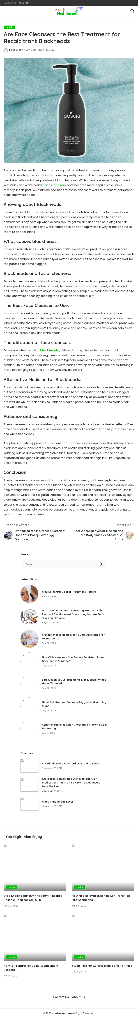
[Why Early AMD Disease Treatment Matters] (29, 594)
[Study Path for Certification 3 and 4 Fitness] (103, 937)
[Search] (132, 11)
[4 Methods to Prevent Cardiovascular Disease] (29, 766)
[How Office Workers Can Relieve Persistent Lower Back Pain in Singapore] (29, 661)
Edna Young (16, 50)
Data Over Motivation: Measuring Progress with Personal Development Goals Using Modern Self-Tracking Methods (73, 614)
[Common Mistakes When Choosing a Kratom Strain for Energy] (29, 729)
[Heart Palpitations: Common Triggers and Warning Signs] (29, 706)
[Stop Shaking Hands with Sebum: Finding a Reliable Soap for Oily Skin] (35, 867)
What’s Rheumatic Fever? (58, 801)
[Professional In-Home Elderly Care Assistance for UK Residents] (29, 639)
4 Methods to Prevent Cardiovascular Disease (71, 763)
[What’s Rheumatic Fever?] (29, 804)
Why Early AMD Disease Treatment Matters (69, 591)
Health (9, 27)
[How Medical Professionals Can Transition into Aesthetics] (103, 867)
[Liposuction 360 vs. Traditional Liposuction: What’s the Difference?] (29, 684)
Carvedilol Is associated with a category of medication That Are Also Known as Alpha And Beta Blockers (71, 782)
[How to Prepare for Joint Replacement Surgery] (35, 937)
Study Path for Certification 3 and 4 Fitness (102, 965)
